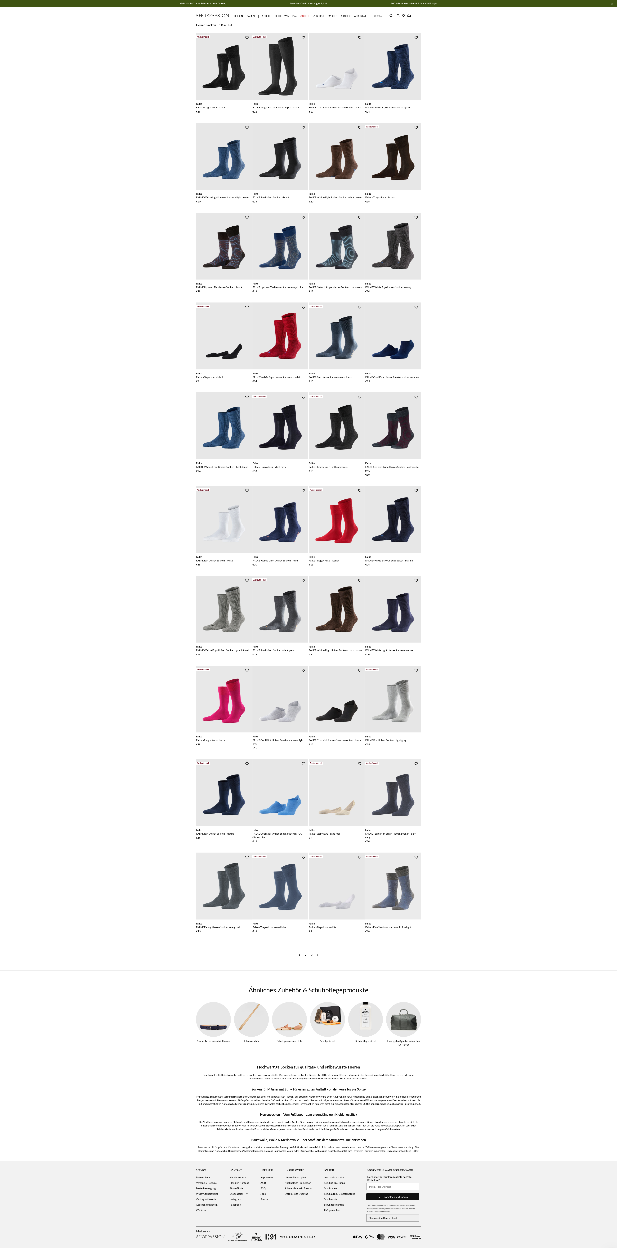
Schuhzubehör (251, 1040)
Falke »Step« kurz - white (322, 927)
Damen (251, 16)
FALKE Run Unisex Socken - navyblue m (330, 377)
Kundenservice (238, 1177)
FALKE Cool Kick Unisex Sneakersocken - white (335, 107)
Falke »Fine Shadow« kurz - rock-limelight (388, 927)
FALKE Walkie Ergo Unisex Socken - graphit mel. (222, 650)
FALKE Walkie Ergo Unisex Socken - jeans (388, 107)
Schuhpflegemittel (365, 1040)
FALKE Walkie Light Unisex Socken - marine (389, 650)
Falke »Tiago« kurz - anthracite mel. (328, 466)
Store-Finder (237, 1188)
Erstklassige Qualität (296, 1193)
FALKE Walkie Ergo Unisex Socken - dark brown (335, 650)
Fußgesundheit (412, 1103)
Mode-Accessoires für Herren (213, 1040)
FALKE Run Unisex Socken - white (214, 560)
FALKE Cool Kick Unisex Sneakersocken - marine (392, 377)
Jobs (263, 1193)
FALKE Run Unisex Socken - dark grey (273, 650)
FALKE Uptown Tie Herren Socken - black (219, 287)
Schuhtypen (330, 1188)
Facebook (235, 1204)
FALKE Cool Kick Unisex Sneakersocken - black (335, 740)
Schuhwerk (389, 1096)
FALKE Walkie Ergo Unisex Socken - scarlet (276, 377)
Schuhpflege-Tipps (334, 1182)
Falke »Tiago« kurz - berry (210, 740)
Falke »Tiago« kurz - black (210, 107)
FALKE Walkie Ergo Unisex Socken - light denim (222, 466)
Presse (264, 1199)
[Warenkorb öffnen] (409, 15)
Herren (238, 16)
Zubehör (318, 16)
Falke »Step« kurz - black (210, 377)
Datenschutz (203, 1177)
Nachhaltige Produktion (298, 1182)
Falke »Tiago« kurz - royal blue (269, 927)
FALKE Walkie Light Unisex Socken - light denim (222, 197)
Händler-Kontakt (239, 1182)
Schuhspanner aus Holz (289, 1040)
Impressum (266, 1177)
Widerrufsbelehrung (207, 1193)
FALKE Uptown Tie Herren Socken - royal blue (277, 287)
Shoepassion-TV (239, 1193)
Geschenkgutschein (207, 1204)
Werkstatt (361, 16)
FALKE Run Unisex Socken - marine (215, 833)
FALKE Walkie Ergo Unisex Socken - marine (389, 560)
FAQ (263, 1188)
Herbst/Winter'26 (285, 16)
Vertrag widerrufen (206, 1199)
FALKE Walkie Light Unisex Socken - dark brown (335, 197)
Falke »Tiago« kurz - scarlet (324, 560)
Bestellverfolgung (206, 1188)
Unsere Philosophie (295, 1177)
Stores (345, 16)
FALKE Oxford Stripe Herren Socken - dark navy (335, 287)
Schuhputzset (327, 1040)
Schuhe (266, 16)
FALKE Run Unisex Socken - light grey (385, 740)
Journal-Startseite (334, 1177)
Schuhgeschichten (334, 1204)
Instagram (235, 1199)
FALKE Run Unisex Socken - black (270, 197)
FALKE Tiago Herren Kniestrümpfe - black (275, 107)
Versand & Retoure (206, 1182)
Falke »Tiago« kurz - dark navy (269, 466)
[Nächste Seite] (317, 954)
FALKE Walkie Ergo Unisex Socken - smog (388, 287)
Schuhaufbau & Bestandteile (339, 1193)
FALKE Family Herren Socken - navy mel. (218, 927)
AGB (263, 1182)
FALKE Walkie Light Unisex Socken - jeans (275, 560)
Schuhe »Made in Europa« (299, 1188)
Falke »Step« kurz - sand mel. (324, 833)
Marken (332, 16)
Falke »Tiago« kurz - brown (380, 197)
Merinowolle (307, 1150)
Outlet (304, 16)
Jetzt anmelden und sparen (393, 1196)
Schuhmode (330, 1199)
